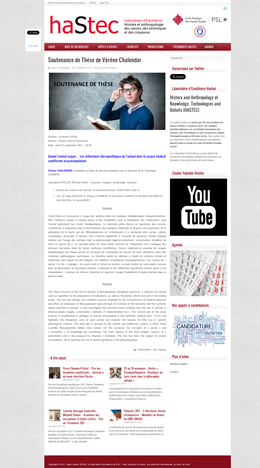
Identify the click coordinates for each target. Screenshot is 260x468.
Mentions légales (179, 364)
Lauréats (132, 47)
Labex (51, 47)
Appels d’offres (107, 47)
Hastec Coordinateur (60, 68)
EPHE (92, 3)
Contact (174, 372)
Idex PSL (104, 3)
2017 (155, 350)
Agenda (209, 47)
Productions (155, 47)
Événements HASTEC (185, 47)
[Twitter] (224, 9)
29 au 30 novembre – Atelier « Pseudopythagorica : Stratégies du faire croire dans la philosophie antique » (143, 374)
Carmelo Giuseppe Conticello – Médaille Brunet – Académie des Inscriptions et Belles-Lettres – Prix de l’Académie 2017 (83, 417)
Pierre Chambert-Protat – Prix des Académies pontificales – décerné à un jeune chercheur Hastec (83, 372)
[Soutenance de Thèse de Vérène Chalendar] (107, 130)
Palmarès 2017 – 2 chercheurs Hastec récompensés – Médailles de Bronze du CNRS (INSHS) (145, 415)
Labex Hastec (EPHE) (76, 464)
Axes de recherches (77, 47)
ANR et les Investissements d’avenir (66, 3)
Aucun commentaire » (107, 68)
